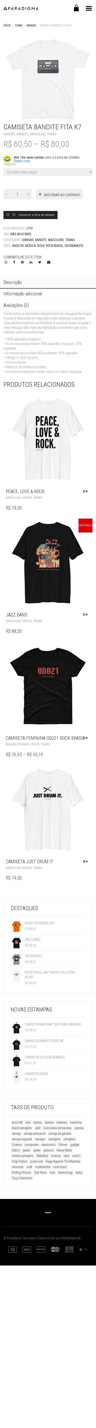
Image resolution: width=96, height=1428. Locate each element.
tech (52, 1172)
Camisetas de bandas (57, 1128)
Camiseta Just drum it (29, 861)
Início (7, 25)
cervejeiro (69, 1139)
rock (41, 246)
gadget (74, 1145)
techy (79, 1172)
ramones (18, 1167)
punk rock (36, 1161)
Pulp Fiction (19, 1161)
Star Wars (40, 1172)
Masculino (37, 134)
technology (65, 1172)
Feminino (23, 744)
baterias (62, 1122)
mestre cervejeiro (23, 1156)
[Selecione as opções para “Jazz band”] (86, 615)
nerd (66, 1156)
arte (28, 1122)
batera (38, 1122)
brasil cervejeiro (22, 1128)
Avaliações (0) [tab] (16, 305)
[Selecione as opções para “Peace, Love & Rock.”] (86, 491)
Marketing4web (71, 1238)
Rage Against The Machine (63, 1161)
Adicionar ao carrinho (62, 195)
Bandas (31, 25)
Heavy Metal (64, 1150)
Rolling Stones (21, 1172)
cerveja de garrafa (59, 1133)
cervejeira (54, 1139)
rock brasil (54, 246)
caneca (79, 1128)
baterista (76, 1122)
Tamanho (9, 164)
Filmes (63, 1145)
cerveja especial (22, 1139)
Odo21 (35, 744)
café (37, 1128)
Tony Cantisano (22, 1178)
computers (32, 1145)
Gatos (16, 1150)
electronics (49, 1145)
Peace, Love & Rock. (26, 491)
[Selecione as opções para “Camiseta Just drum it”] (86, 862)
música (30, 246)
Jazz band (16, 615)
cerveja (16, 1133)
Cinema (17, 1145)
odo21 (76, 1156)
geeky (37, 1150)
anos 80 (18, 246)
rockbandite (74, 246)
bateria (49, 1122)
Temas (19, 25)
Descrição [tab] (12, 282)
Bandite (22, 134)
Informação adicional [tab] (22, 293)
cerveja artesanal (34, 1133)
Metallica (42, 1156)
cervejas (40, 1139)
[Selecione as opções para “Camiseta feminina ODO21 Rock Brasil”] (86, 738)
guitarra (49, 1150)
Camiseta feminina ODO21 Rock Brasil (45, 738)
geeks (26, 1150)
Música (27, 497)
